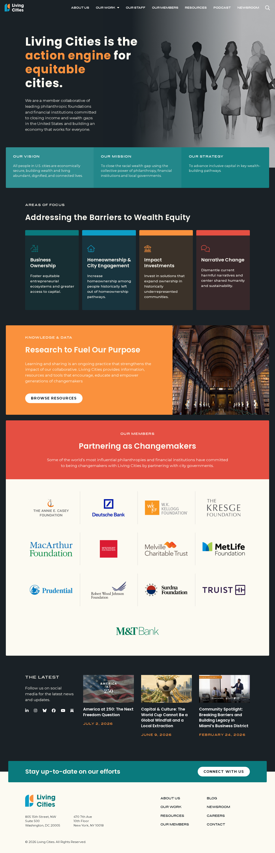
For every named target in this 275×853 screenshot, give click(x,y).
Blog (212, 798)
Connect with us (224, 771)
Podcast (222, 7)
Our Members (165, 7)
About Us (80, 7)
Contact (216, 824)
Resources (196, 7)
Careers (216, 816)
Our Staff (135, 7)
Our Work (105, 7)
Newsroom (248, 7)
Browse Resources (54, 398)
